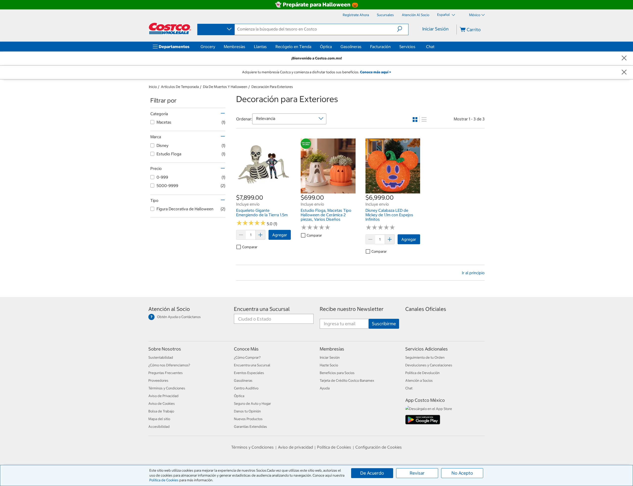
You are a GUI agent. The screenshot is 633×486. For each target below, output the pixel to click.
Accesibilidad (159, 426)
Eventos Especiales (249, 373)
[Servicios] (416, 46)
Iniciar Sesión (435, 29)
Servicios (407, 46)
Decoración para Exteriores (272, 86)
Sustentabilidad (160, 357)
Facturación (380, 46)
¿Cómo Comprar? (247, 357)
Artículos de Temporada (180, 86)
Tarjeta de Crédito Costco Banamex (347, 380)
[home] (169, 28)
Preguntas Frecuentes (165, 373)
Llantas (260, 46)
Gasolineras (351, 46)
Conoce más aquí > (375, 72)
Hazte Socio (329, 365)
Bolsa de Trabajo (161, 411)
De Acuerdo (372, 473)
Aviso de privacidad (295, 447)
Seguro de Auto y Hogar (252, 403)
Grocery (208, 46)
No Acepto (462, 473)
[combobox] (216, 29)
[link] (263, 191)
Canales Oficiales (425, 309)
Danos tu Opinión (247, 411)
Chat (430, 46)
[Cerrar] (624, 58)
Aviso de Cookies (161, 403)
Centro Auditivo (246, 388)
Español (444, 14)
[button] (402, 29)
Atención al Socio (169, 309)
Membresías (234, 46)
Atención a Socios (419, 380)
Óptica (326, 46)
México (474, 15)
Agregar (279, 234)
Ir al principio (473, 272)
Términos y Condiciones (166, 388)
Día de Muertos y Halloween (225, 86)
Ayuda (325, 388)
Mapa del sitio (159, 419)
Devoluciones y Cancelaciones (428, 365)
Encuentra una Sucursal (262, 309)
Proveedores (158, 380)
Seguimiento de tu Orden (425, 357)
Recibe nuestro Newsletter (352, 309)
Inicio (153, 86)
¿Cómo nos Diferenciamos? (169, 365)
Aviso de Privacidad (163, 396)
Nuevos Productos (248, 419)
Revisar (417, 473)
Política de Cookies (164, 480)
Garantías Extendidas (250, 426)
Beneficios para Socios (337, 373)
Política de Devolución (422, 373)
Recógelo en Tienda (293, 46)
